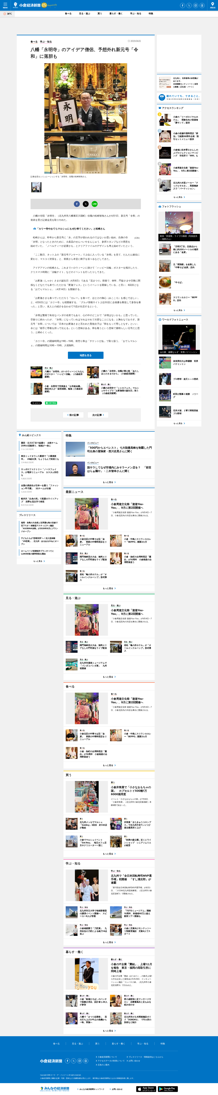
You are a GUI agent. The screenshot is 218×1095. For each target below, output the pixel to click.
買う (100, 13)
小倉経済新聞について (107, 1057)
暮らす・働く (116, 13)
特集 (151, 13)
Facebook (182, 5)
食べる (68, 13)
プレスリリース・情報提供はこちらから (146, 1057)
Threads (202, 5)
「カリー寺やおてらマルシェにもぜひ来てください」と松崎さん (70, 228)
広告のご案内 (103, 1065)
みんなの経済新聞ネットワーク (54, 1089)
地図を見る (86, 355)
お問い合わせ (134, 1061)
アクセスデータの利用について (111, 1061)
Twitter (189, 5)
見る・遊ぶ (84, 13)
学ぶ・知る (135, 13)
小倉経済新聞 (26, 5)
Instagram (195, 5)
